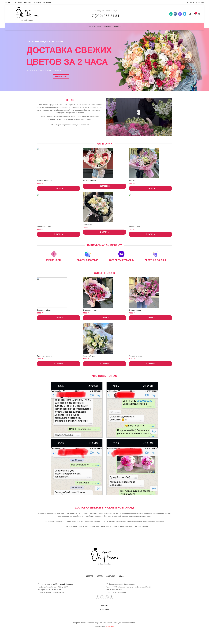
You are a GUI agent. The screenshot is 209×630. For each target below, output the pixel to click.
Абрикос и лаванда (44, 180)
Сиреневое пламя (90, 310)
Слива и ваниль (135, 310)
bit (110, 626)
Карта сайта (104, 609)
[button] (58, 188)
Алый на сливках (89, 180)
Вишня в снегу (134, 226)
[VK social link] (175, 14)
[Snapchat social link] (180, 14)
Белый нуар (87, 224)
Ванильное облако (44, 226)
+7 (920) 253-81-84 (53, 590)
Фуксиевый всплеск (44, 356)
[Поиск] (190, 14)
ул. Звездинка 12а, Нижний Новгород (58, 584)
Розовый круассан (136, 356)
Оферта (104, 605)
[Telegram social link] (184, 14)
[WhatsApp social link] (171, 14)
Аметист (132, 180)
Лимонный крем (89, 356)
